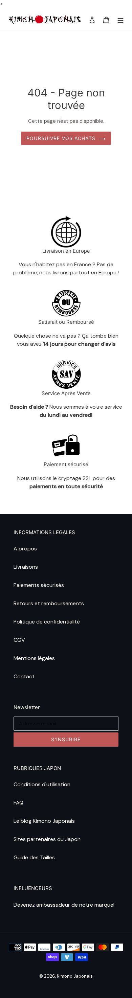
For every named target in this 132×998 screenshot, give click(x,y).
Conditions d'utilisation (42, 784)
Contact (24, 676)
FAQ (18, 802)
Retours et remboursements (49, 603)
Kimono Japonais (75, 976)
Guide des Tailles (34, 857)
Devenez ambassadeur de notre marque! (64, 904)
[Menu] (120, 20)
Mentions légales (34, 658)
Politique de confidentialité (47, 621)
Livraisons (26, 566)
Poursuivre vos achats (60, 138)
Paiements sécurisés (39, 585)
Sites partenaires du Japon (47, 839)
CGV (19, 639)
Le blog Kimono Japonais (44, 820)
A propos (25, 548)
